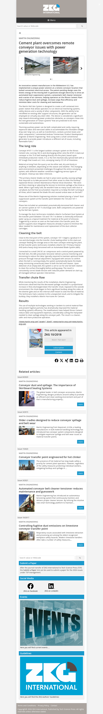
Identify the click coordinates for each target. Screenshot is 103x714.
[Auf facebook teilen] (56, 361)
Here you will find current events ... (35, 647)
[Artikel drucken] (81, 360)
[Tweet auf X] (61, 361)
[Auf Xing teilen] (66, 361)
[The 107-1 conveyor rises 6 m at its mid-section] (37, 65)
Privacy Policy (43, 705)
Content (58, 352)
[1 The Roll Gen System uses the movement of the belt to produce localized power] (66, 65)
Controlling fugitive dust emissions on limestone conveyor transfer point (48, 527)
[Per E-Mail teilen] (76, 360)
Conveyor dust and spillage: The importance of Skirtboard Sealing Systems (47, 386)
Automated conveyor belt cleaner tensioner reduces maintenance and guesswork (51, 490)
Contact (54, 705)
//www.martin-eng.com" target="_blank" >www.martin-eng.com (45, 321)
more (80, 404)
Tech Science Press (67, 709)
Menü (53, 20)
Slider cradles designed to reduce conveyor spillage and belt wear (50, 421)
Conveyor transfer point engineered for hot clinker (50, 457)
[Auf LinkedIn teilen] (71, 361)
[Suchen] (82, 26)
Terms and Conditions (27, 705)
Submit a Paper (29, 570)
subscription (58, 347)
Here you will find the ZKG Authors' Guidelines (39, 697)
